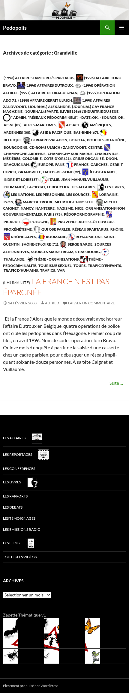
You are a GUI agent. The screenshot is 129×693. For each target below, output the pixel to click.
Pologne (39, 222)
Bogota (77, 140)
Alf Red (52, 303)
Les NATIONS (22, 194)
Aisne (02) (12, 125)
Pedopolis (15, 27)
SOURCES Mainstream (52, 251)
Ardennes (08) (16, 132)
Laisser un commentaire (91, 303)
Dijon (111, 158)
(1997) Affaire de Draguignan (48, 93)
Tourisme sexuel (54, 265)
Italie (53, 179)
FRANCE (81, 164)
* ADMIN (18, 117)
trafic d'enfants (104, 265)
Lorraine (108, 194)
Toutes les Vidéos (20, 557)
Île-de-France (102, 172)
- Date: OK (88, 117)
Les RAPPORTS (15, 496)
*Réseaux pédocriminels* (52, 117)
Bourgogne (15, 147)
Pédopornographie (83, 214)
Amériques (100, 125)
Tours (79, 265)
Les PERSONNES (49, 194)
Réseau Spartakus (90, 229)
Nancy (26, 208)
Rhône (116, 229)
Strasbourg (87, 251)
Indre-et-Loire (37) (21, 179)
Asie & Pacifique (55, 132)
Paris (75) (53, 214)
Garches (99, 164)
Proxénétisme (17, 229)
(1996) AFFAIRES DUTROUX (49, 85)
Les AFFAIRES (83, 187)
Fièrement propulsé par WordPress (30, 685)
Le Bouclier (58, 187)
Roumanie (55, 236)
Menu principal (122, 27)
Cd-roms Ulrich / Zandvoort (57, 147)
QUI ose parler (55, 229)
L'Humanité (14, 187)
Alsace (72, 125)
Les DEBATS (12, 507)
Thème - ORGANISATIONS (56, 259)
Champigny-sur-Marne (70, 153)
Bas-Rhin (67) (85, 132)
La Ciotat (36, 187)
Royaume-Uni (88, 236)
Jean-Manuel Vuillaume (84, 179)
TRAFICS (47, 270)
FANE (59, 164)
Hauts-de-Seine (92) (61, 172)
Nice (78, 208)
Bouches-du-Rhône (105, 140)
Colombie (32, 158)
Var (61, 270)
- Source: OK (111, 117)
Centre (95, 147)
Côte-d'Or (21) (57, 158)
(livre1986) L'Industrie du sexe (88, 111)
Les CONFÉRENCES (19, 468)
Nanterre (45, 208)
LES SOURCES (78, 194)
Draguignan (16, 164)
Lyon (8, 202)
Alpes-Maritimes (39, 125)
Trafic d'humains (20, 270)
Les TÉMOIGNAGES (19, 518)
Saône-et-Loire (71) (39, 244)
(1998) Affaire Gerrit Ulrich (45, 100)
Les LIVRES (114, 187)
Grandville (29, 172)
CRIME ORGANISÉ (88, 158)
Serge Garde (79, 244)
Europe (45, 164)
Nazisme (64, 208)
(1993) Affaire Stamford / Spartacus (38, 78)
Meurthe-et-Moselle (74, 202)
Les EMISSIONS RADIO (21, 529)
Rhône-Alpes (23, 236)
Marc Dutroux (37, 202)
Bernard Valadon (49, 140)
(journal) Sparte (41, 111)
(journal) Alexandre (49, 106)
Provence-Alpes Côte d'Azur (85, 222)
